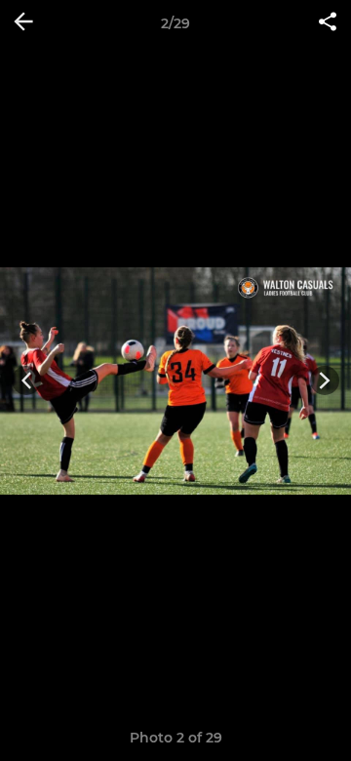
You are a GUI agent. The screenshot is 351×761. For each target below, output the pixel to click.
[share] (327, 23)
